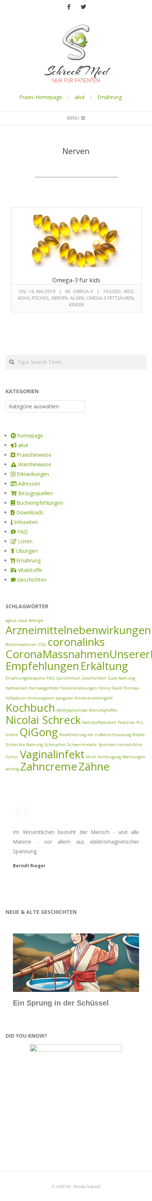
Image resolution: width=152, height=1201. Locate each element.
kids (128, 291)
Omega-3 (83, 291)
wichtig (12, 769)
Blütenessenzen (21, 644)
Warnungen (133, 756)
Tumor (12, 756)
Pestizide (126, 722)
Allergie (36, 620)
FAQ (50, 678)
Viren (91, 756)
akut (80, 97)
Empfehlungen (42, 666)
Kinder (76, 305)
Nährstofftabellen (99, 722)
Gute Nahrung (121, 678)
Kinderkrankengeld (94, 698)
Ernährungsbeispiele (25, 678)
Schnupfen (55, 744)
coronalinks (76, 641)
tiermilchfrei (129, 744)
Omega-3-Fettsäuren (110, 298)
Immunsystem (41, 698)
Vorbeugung (109, 756)
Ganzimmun (68, 678)
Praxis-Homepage (40, 97)
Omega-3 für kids (76, 280)
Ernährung (109, 97)
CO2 (42, 644)
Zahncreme (48, 766)
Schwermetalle (82, 744)
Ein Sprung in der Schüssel (61, 1003)
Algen (77, 298)
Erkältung (104, 666)
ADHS (24, 298)
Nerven (60, 298)
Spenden (107, 744)
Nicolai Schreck (43, 719)
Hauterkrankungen (78, 688)
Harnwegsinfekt (44, 688)
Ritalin (138, 734)
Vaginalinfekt (52, 754)
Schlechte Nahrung (24, 744)
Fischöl (40, 298)
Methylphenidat (71, 710)
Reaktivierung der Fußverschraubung (95, 734)
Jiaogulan (64, 698)
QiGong (39, 732)
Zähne (94, 766)
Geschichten (94, 678)
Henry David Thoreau (119, 688)
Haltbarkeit (16, 688)
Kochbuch (30, 707)
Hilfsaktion (16, 698)
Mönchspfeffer (103, 710)
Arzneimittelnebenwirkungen (78, 630)
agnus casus (16, 620)
